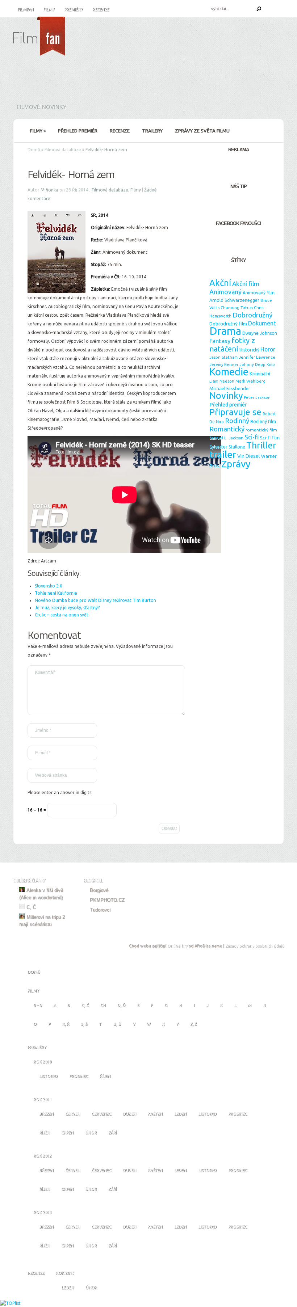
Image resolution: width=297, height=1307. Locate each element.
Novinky (226, 396)
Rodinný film (263, 421)
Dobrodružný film (228, 323)
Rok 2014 (65, 1273)
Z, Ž (193, 1024)
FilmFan (25, 9)
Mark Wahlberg (250, 381)
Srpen (68, 1132)
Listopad (48, 1076)
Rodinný (237, 421)
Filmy (49, 9)
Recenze (100, 9)
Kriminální (260, 373)
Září (112, 1132)
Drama (225, 331)
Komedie (228, 371)
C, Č (31, 907)
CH (103, 1005)
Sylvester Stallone (227, 446)
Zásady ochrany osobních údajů (254, 946)
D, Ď (121, 1005)
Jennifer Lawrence (257, 357)
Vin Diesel (248, 456)
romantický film (261, 429)
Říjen (105, 1076)
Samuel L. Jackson (226, 438)
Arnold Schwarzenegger (234, 300)
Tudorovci (100, 909)
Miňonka (49, 189)
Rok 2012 (42, 1156)
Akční (220, 282)
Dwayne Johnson (259, 333)
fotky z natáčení (232, 344)
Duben (129, 1114)
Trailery (152, 130)
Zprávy (235, 463)
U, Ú (117, 1024)
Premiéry (73, 9)
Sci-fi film (270, 437)
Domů (34, 149)
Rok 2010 (42, 1061)
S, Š (84, 1024)
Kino (271, 364)
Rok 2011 (42, 1099)
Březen (46, 1114)
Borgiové (99, 890)
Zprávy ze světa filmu (202, 130)
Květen (155, 1114)
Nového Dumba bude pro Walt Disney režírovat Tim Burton (95, 600)
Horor (267, 349)
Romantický (226, 429)
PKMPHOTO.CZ (107, 900)
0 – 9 (37, 1005)
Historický (249, 349)
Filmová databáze (63, 149)
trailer (222, 454)
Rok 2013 (42, 1212)
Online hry (177, 946)
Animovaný (225, 291)
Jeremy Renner (223, 364)
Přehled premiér (77, 130)
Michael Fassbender (229, 388)
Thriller (261, 445)
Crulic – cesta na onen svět (61, 614)
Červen (72, 1114)
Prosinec (78, 1076)
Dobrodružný (252, 315)
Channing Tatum (237, 307)
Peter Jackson (257, 397)
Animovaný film (259, 292)
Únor (91, 1132)
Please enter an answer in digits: (60, 792)
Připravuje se (235, 412)
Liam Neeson (221, 381)
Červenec (101, 1114)
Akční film (245, 283)
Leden (180, 1114)
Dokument (262, 323)
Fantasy (219, 340)
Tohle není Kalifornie (56, 593)
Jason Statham (223, 357)
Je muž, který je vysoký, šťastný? (67, 607)
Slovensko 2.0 (48, 585)
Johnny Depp (252, 364)
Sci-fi (251, 437)
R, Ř (65, 1024)
